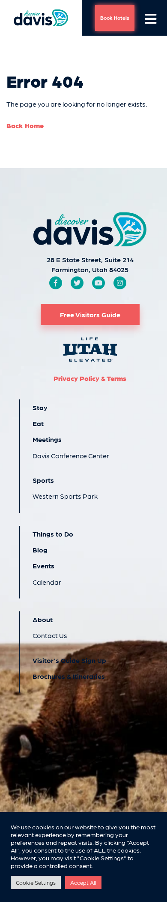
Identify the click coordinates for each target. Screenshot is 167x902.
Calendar (47, 582)
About (43, 619)
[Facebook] (55, 283)
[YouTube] (98, 283)
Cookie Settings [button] (36, 882)
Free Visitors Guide (90, 314)
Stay (40, 407)
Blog (40, 550)
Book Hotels (114, 18)
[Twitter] (77, 283)
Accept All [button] (83, 882)
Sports (43, 480)
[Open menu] (150, 18)
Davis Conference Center (71, 455)
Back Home (25, 125)
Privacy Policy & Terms (90, 378)
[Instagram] (120, 283)
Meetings (47, 439)
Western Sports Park (65, 496)
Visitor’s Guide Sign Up (69, 660)
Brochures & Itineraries (69, 676)
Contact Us (50, 635)
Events (43, 565)
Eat (38, 423)
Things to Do (53, 534)
